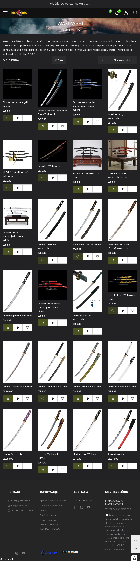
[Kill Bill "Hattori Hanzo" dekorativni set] (17, 154)
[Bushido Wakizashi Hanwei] (52, 430)
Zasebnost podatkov (51, 505)
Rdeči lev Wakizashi (49, 165)
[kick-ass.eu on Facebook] (75, 507)
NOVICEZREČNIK (116, 492)
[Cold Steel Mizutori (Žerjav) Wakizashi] (122, 220)
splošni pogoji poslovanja (53, 500)
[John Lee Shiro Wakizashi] (122, 362)
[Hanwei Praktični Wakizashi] (52, 220)
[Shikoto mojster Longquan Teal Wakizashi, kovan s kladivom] (52, 88)
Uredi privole (7, 559)
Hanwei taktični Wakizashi (52, 386)
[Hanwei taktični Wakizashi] (52, 362)
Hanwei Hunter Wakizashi (17, 386)
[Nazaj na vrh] (135, 539)
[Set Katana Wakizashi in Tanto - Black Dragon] (87, 155)
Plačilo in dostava (49, 515)
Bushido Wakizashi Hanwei (48, 455)
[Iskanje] (135, 13)
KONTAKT (14, 492)
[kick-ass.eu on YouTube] (88, 507)
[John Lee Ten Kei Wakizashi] (87, 291)
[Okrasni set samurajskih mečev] (17, 84)
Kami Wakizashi (117, 454)
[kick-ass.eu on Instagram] (81, 507)
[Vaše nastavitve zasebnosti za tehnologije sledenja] (134, 558)
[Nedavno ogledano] (135, 548)
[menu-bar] (7, 13)
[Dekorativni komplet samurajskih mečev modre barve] (87, 84)
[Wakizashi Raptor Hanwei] (87, 220)
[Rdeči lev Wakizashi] (52, 151)
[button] (43, 126)
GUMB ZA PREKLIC (50, 528)
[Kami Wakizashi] (122, 430)
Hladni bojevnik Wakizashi (17, 315)
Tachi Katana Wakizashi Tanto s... (121, 297)
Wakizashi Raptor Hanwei (87, 244)
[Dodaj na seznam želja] (27, 118)
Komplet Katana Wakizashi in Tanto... (119, 175)
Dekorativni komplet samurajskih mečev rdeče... (49, 307)
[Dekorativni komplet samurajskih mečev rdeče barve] (52, 285)
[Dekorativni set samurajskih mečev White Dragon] (17, 214)
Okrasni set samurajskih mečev (16, 104)
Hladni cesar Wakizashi (86, 454)
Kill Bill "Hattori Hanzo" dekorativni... (15, 174)
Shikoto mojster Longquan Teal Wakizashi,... (52, 112)
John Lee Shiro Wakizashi (122, 386)
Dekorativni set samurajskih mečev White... (13, 236)
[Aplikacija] (126, 13)
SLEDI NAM (80, 492)
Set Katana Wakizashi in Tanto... (86, 175)
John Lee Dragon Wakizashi (117, 116)
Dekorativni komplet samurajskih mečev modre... (84, 106)
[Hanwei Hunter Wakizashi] (17, 362)
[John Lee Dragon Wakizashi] (122, 90)
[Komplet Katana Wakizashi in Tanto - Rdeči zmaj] (122, 155)
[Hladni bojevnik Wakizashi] (17, 291)
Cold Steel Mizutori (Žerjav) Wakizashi (118, 246)
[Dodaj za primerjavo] (18, 118)
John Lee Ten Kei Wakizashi (82, 317)
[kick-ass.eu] (19, 13)
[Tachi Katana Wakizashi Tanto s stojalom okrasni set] (122, 281)
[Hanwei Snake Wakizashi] (87, 362)
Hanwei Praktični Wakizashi (47, 246)
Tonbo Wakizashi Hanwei (17, 454)
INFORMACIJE (49, 492)
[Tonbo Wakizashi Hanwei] (17, 430)
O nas (43, 510)
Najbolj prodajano (118, 60)
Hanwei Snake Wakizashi (87, 386)
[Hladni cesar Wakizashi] (87, 430)
